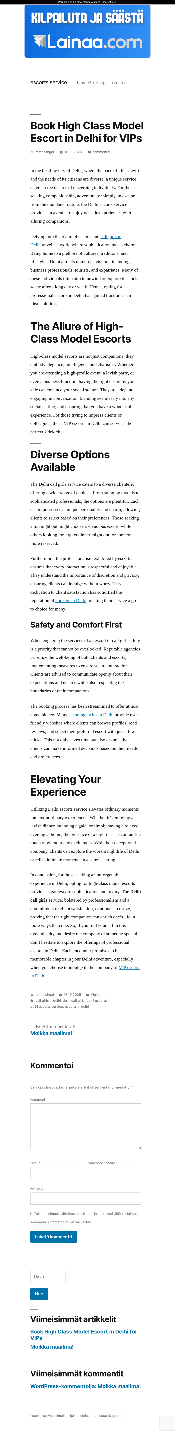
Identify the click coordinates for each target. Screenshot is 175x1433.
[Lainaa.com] (87, 57)
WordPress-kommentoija (62, 1386)
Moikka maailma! (52, 1346)
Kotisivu (36, 1188)
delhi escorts (96, 1001)
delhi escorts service (46, 1007)
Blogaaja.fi (116, 1416)
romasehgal (44, 152)
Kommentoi (101, 152)
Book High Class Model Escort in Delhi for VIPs (83, 1334)
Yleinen (96, 995)
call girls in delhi (48, 1001)
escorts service (48, 82)
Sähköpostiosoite (103, 1163)
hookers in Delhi (70, 600)
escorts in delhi (77, 1007)
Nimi (35, 1163)
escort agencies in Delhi (91, 715)
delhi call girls (74, 1001)
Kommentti (38, 1099)
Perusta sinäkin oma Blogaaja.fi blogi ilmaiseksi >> (87, 2)
